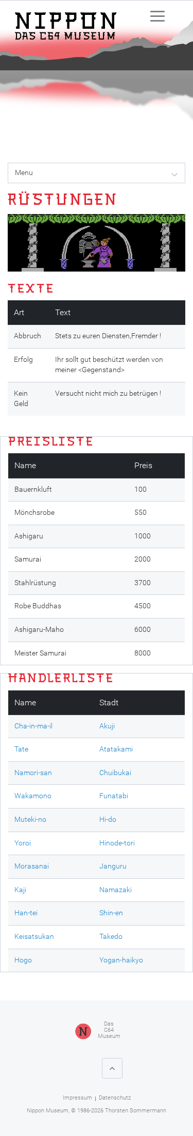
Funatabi (113, 796)
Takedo (110, 936)
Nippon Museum (47, 1110)
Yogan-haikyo (121, 960)
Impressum (77, 1097)
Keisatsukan (34, 936)
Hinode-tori (117, 843)
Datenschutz (115, 1097)
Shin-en (111, 913)
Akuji (107, 726)
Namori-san (33, 772)
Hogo (23, 960)
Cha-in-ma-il (33, 726)
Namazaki (115, 889)
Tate (21, 749)
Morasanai (31, 866)
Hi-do (107, 819)
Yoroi (22, 843)
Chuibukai (115, 772)
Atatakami (116, 749)
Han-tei (26, 913)
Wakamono (32, 796)
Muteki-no (30, 819)
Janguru (113, 866)
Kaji (20, 889)
